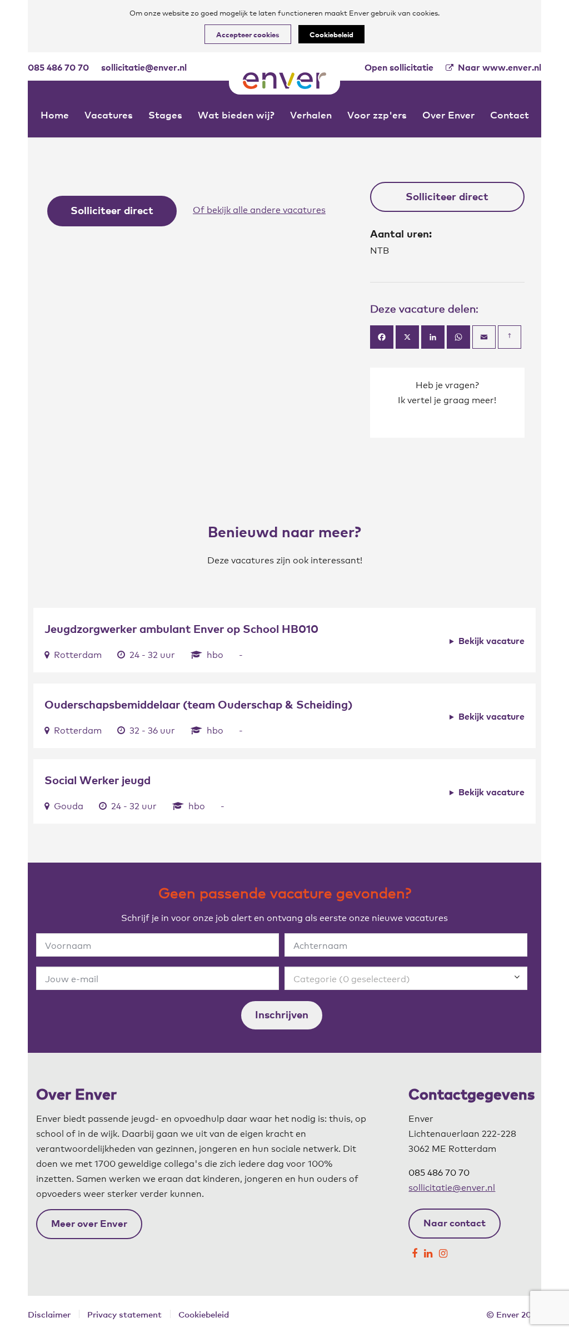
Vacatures (108, 114)
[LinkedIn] (428, 1250)
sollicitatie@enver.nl (144, 66)
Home (55, 114)
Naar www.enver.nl (499, 67)
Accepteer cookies (247, 34)
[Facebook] (414, 1250)
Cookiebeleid (331, 34)
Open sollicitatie (399, 66)
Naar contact (454, 1222)
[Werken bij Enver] (284, 81)
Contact (509, 114)
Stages (165, 114)
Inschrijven (281, 1014)
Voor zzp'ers (377, 114)
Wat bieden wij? (236, 114)
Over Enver (448, 114)
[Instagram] (443, 1250)
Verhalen (311, 114)
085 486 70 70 (58, 66)
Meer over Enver (89, 1222)
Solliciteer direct (112, 209)
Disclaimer (49, 1314)
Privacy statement (124, 1314)
